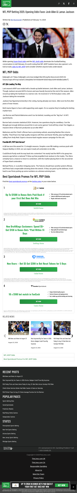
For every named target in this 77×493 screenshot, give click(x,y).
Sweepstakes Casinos (9, 417)
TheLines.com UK (38, 459)
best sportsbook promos (18, 181)
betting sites (36, 181)
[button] (59, 3)
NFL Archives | (6, 16)
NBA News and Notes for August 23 (13, 376)
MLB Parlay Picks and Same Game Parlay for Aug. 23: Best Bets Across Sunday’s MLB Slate (28, 384)
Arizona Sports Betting (9, 433)
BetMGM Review (38, 208)
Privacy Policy (38, 478)
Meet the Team (38, 474)
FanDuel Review (38, 273)
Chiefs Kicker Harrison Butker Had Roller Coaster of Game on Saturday (23, 388)
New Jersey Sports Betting (10, 437)
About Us (38, 470)
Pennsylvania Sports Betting (11, 426)
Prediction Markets (8, 409)
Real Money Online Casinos (10, 413)
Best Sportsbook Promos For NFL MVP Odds (20, 359)
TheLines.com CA (38, 463)
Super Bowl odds (20, 61)
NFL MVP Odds (9, 355)
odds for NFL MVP (19, 67)
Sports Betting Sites (8, 401)
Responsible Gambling (38, 466)
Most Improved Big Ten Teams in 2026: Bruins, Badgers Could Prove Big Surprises (26, 380)
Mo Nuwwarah (16, 20)
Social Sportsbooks (8, 405)
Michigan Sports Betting (9, 441)
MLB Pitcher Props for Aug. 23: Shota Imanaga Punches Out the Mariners (23, 392)
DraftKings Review (38, 243)
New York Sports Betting (9, 429)
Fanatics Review (38, 305)
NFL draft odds (37, 61)
